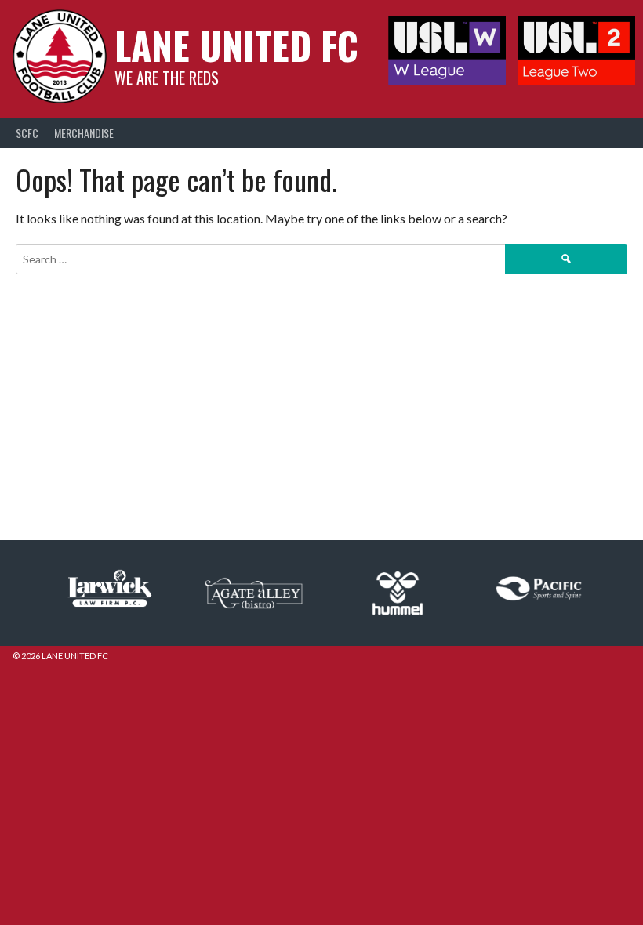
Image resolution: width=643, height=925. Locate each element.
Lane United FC (236, 45)
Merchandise (84, 133)
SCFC (27, 133)
